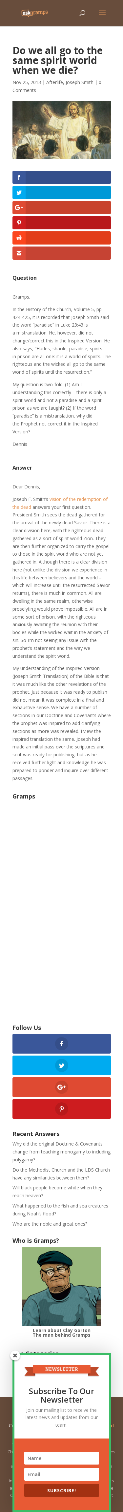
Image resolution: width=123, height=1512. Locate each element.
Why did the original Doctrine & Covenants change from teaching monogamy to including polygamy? (61, 1152)
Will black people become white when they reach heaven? (57, 1191)
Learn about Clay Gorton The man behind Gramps (61, 1332)
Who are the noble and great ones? (49, 1224)
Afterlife (54, 82)
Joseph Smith (79, 82)
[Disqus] (61, 917)
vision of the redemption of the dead (60, 503)
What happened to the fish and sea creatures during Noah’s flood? (60, 1210)
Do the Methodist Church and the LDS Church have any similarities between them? (61, 1174)
